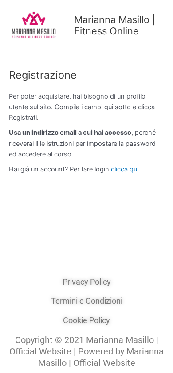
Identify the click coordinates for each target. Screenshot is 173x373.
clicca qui (124, 169)
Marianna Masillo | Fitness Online (114, 25)
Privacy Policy (87, 281)
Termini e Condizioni (86, 300)
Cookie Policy (86, 320)
